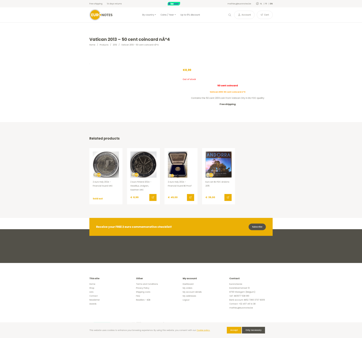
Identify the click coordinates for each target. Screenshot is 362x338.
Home (92, 44)
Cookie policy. (203, 330)
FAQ (138, 295)
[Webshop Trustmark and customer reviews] (177, 3)
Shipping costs (143, 292)
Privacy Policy (142, 288)
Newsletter (94, 299)
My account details (192, 292)
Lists (91, 292)
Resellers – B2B (143, 299)
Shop (91, 288)
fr (266, 3)
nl (261, 3)
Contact (93, 295)
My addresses (189, 295)
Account (246, 14)
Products (104, 44)
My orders (187, 288)
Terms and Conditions (147, 284)
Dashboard (188, 284)
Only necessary (253, 330)
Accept (234, 330)
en (271, 3)
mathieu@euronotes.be (239, 3)
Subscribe (257, 226)
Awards (92, 303)
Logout (186, 299)
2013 (115, 44)
